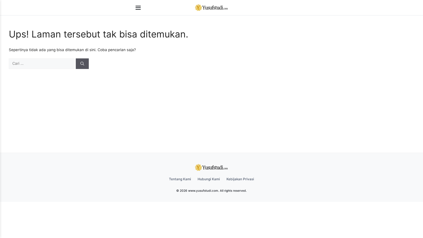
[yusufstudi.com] (211, 7)
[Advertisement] (209, 102)
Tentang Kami (180, 179)
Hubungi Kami (209, 179)
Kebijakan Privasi (240, 179)
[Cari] (82, 63)
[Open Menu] (138, 8)
